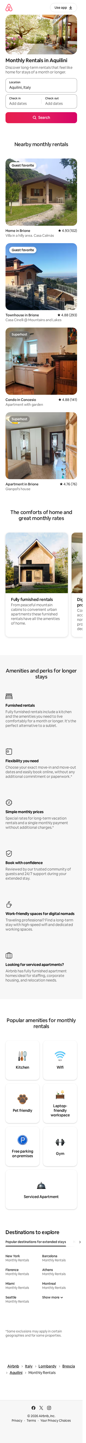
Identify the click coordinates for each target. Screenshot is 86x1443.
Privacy (17, 1420)
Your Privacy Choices (55, 1420)
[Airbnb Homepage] (9, 7)
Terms (31, 1420)
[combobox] (41, 87)
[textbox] (23, 103)
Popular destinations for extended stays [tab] (36, 1242)
